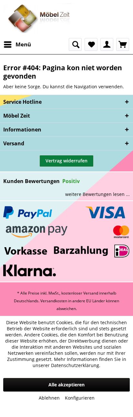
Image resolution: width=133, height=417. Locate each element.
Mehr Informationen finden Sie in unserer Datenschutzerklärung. (79, 362)
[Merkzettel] (91, 44)
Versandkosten (53, 301)
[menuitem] (17, 44)
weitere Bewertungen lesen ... (97, 194)
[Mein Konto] (106, 44)
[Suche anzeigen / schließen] (75, 44)
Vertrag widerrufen (66, 161)
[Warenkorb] (122, 44)
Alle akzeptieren (66, 385)
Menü (23, 44)
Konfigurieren (80, 398)
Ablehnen (49, 398)
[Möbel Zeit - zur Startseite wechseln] (39, 19)
